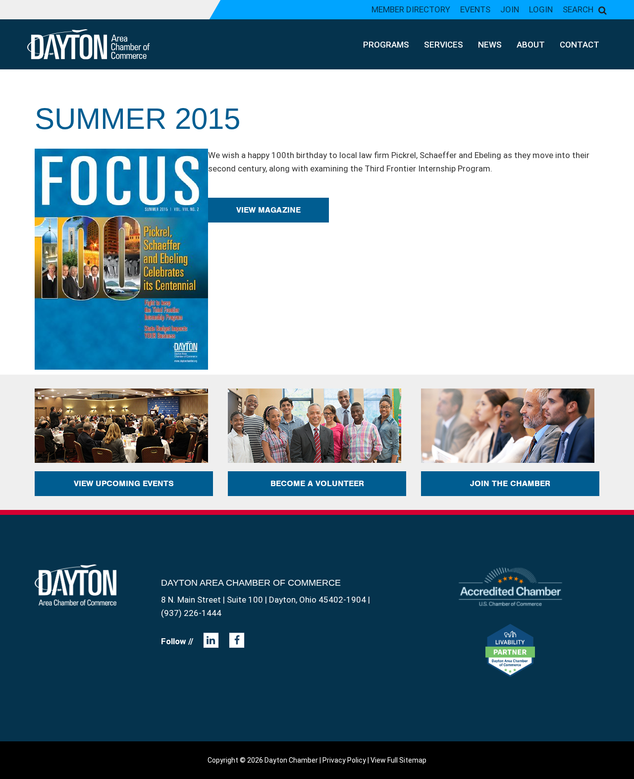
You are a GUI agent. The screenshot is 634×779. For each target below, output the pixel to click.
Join (509, 9)
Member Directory (410, 9)
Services (443, 45)
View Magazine (268, 210)
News (490, 45)
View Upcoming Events (124, 483)
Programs (386, 45)
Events (475, 9)
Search (578, 9)
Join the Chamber (510, 483)
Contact (579, 45)
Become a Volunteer (317, 483)
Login (541, 9)
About (531, 45)
